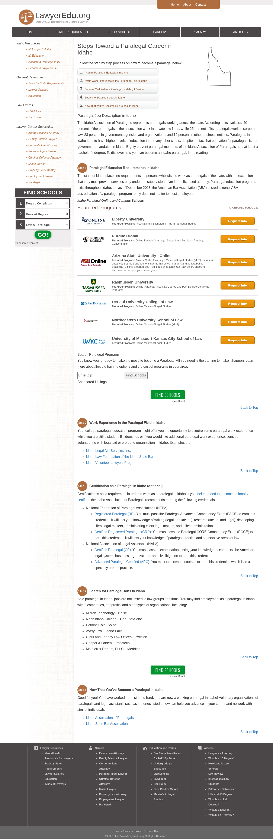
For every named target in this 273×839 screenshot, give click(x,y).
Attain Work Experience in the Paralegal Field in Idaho (116, 80)
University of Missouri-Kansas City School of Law (157, 338)
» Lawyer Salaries (37, 89)
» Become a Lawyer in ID (41, 68)
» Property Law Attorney (41, 170)
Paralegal (105, 804)
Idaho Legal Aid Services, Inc (108, 451)
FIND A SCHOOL (119, 32)
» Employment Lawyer (40, 176)
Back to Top (249, 407)
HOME (29, 32)
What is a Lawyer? (219, 809)
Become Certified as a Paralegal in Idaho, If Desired (115, 89)
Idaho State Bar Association (107, 724)
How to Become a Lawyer (128, 831)
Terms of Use (151, 831)
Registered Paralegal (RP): (114, 514)
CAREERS (160, 32)
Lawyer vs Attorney (220, 753)
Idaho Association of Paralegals (110, 718)
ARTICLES (240, 32)
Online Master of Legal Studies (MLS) (157, 324)
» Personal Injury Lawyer (41, 151)
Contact (200, 4)
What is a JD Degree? (221, 758)
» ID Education (35, 55)
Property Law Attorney (113, 794)
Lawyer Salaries (54, 773)
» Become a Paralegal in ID (43, 61)
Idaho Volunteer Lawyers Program (111, 462)
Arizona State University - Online (141, 256)
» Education (33, 95)
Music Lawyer (107, 789)
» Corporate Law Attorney (41, 145)
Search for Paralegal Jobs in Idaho (105, 97)
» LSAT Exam (34, 111)
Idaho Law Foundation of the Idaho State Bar (119, 456)
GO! (43, 235)
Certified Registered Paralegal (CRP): (123, 532)
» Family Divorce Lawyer (41, 139)
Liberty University (128, 219)
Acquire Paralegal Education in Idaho (106, 72)
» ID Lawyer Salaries (39, 49)
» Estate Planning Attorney (42, 132)
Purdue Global (125, 236)
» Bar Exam (33, 117)
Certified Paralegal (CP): (113, 550)
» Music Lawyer (35, 163)
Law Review (215, 773)
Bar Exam (160, 784)
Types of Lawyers (55, 784)
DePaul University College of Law (142, 302)
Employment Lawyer (111, 799)
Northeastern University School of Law (147, 320)
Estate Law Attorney (111, 753)
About (187, 4)
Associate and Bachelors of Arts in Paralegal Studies (166, 223)
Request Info (237, 221)
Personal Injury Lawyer (113, 773)
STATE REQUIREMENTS (73, 32)
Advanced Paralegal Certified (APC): (122, 562)
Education (51, 778)
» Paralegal (33, 182)
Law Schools (161, 773)
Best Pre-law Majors (166, 789)
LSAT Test (160, 778)
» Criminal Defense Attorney (43, 157)
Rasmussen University (132, 282)
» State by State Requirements (45, 83)
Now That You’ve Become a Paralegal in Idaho (112, 105)
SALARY (200, 32)
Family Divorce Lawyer (113, 758)
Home (175, 4)
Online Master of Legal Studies (153, 306)
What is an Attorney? (221, 814)
